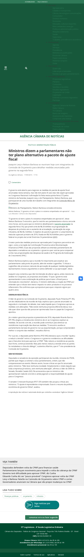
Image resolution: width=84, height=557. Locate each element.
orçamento (27, 496)
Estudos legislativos (61, 89)
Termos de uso (38, 555)
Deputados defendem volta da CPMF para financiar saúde (30, 467)
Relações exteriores (61, 32)
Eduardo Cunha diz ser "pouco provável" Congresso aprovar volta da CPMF (38, 476)
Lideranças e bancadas (62, 71)
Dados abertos (59, 129)
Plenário (56, 82)
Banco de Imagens (60, 113)
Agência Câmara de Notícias (64, 105)
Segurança (57, 37)
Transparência (59, 124)
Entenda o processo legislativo (65, 97)
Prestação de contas (61, 126)
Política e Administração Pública (42, 145)
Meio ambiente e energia (63, 26)
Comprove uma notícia (62, 118)
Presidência (57, 50)
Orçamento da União (61, 92)
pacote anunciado (62, 224)
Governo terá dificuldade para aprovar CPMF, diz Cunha (29, 473)
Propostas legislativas (62, 79)
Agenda (56, 45)
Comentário (16, 182)
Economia (57, 21)
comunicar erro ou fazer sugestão (43, 517)
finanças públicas (11, 496)
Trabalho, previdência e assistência (67, 39)
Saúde (55, 34)
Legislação (57, 95)
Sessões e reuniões (60, 87)
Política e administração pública (65, 29)
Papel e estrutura (60, 58)
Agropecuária (58, 8)
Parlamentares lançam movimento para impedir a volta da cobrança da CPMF (40, 470)
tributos (40, 496)
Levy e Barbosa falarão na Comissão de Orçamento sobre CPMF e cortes (37, 479)
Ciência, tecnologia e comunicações (67, 13)
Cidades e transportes (62, 10)
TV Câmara (57, 111)
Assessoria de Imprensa (62, 116)
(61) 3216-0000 (48, 543)
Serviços (56, 47)
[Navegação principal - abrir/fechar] (6, 68)
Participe (56, 100)
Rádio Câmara (58, 108)
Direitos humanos (60, 18)
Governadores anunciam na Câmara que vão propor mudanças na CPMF (37, 482)
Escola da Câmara (60, 55)
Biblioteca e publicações (62, 53)
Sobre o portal (25, 555)
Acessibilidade (30, 2)
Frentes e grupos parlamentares (66, 74)
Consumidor (58, 16)
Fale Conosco (42, 2)
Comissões (57, 84)
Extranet (61, 555)
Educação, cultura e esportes (64, 24)
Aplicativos (51, 555)
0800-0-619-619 (43, 540)
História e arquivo (60, 60)
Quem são (57, 68)
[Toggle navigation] (26, 68)
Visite (55, 63)
